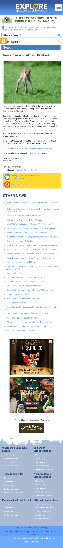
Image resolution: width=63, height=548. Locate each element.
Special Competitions (43, 511)
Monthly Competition (43, 504)
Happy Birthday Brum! (15, 273)
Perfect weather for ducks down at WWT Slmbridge (27, 232)
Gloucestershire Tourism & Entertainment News (36, 27)
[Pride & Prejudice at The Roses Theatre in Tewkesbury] (31, 338)
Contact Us (8, 531)
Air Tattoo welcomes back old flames (21, 262)
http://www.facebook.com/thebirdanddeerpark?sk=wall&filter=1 (28, 148)
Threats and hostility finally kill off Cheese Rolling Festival (29, 322)
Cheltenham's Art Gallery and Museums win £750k (26, 326)
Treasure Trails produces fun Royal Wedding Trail (26, 281)
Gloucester (39, 455)
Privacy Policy (33, 527)
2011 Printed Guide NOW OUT (18, 302)
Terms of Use (20, 527)
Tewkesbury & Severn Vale (44, 469)
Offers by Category (42, 519)
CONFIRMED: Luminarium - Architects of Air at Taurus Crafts (30, 224)
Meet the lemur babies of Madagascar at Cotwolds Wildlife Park (32, 237)
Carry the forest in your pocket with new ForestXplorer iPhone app (33, 249)
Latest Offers (40, 515)
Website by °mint (31, 541)
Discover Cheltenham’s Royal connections (24, 286)
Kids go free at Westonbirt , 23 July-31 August (24, 220)
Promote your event (19, 184)
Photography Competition (44, 508)
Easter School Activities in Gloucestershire (23, 298)
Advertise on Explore (23, 531)
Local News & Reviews (12, 466)
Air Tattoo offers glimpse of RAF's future (22, 318)
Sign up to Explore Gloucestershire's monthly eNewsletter (25, 177)
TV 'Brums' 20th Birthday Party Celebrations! (24, 277)
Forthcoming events (11, 455)
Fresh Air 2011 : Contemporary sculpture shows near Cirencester (32, 245)
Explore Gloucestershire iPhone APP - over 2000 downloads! (30, 290)
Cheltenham (40, 458)
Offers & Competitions (45, 500)
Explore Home (10, 27)
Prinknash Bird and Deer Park (27, 170)
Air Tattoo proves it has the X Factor (21, 330)
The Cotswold (40, 462)
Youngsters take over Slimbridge (19, 294)
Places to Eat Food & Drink (16, 500)
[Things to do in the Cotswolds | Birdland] (32, 376)
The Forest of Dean (42, 466)
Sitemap (44, 527)
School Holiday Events (12, 458)
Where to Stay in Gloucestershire (42, 475)
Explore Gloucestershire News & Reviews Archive (20, 30)
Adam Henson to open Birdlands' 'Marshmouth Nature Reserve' (32, 258)
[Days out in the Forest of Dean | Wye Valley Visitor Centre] (31, 15)
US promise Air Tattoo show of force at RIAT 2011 (26, 215)
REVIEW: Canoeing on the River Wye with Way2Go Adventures (31, 228)
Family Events (9, 462)
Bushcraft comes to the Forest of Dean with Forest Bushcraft (30, 253)
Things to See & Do (12, 473)
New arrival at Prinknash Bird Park (20, 241)
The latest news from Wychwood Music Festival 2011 (27, 313)
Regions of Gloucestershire (42, 449)
